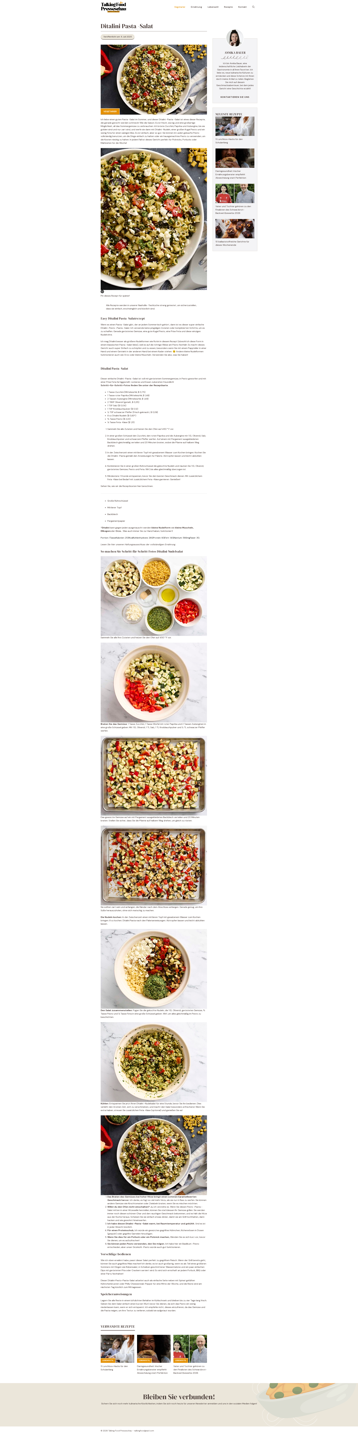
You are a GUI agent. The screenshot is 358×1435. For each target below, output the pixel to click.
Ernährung (196, 6)
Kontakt (242, 6)
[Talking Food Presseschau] (113, 7)
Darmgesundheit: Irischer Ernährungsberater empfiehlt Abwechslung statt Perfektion (152, 1369)
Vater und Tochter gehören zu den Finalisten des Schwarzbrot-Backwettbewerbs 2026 (190, 1369)
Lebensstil (213, 6)
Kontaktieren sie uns (235, 97)
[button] (253, 7)
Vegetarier (179, 6)
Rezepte (228, 6)
